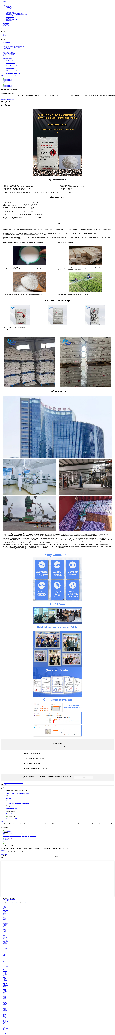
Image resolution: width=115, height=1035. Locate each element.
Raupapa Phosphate (10, 7)
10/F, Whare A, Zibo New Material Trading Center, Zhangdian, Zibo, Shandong (20, 836)
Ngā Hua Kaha (9, 6)
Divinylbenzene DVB (11, 819)
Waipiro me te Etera (10, 15)
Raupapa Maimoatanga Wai (12, 11)
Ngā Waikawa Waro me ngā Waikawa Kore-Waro (16, 14)
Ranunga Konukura (10, 12)
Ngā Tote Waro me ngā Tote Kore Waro (14, 13)
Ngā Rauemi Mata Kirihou (11, 19)
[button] (83, 777)
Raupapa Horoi (9, 8)
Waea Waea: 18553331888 (17, 833)
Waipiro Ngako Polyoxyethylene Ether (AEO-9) (19, 793)
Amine (7, 21)
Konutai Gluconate (11, 813)
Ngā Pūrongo (6, 23)
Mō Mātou (5, 24)
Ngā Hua (5, 5)
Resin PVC (9, 798)
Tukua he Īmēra (4, 854)
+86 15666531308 (7, 833)
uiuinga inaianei (4, 850)
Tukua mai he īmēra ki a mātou (7, 99)
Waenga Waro (9, 18)
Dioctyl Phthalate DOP (12, 68)
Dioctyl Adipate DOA (12, 808)
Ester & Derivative (10, 17)
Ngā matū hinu (9, 20)
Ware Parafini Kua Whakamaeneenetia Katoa (13, 783)
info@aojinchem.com (7, 831)
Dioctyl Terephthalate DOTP (13, 73)
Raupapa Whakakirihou (11, 9)
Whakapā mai (6, 25)
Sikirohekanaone (10, 63)
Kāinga (4, 3)
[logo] (2, 821)
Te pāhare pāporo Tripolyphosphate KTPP (17, 803)
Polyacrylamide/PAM (9, 784)
